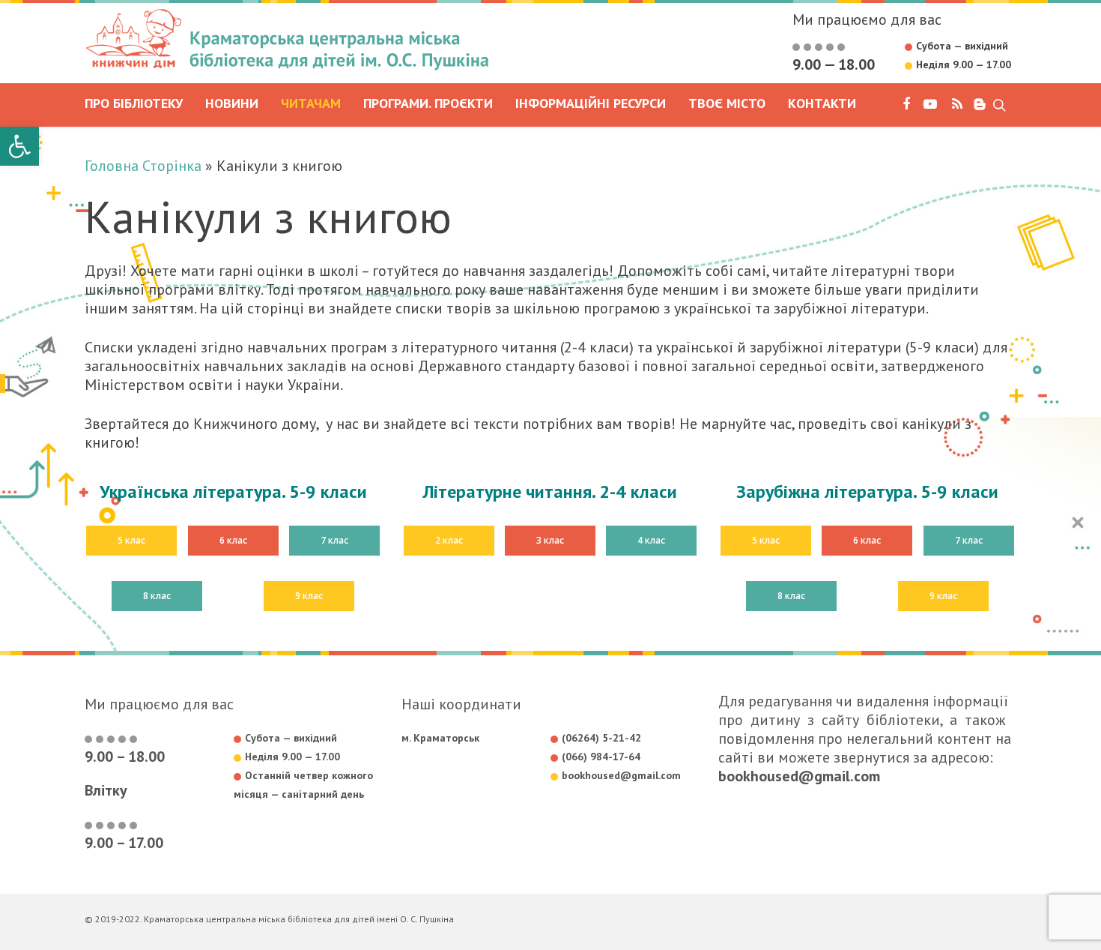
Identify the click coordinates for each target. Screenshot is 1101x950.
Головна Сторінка (143, 165)
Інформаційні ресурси (590, 104)
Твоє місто (726, 104)
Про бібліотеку (134, 104)
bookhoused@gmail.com (799, 776)
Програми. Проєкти (428, 104)
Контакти (822, 104)
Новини (231, 104)
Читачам (311, 104)
